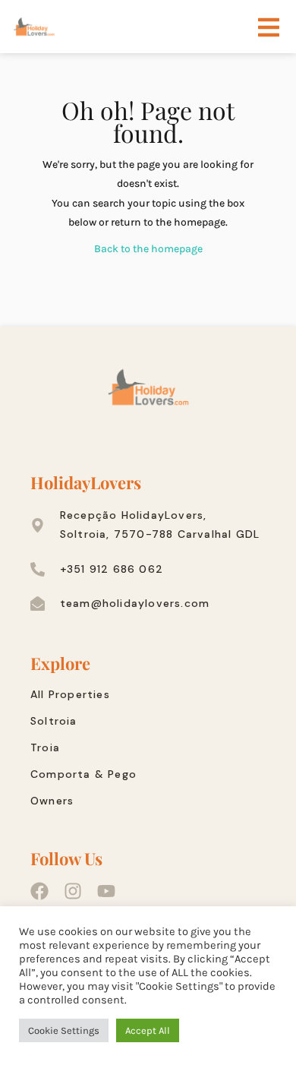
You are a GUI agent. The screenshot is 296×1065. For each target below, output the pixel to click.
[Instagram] (73, 891)
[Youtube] (106, 891)
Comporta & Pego (83, 774)
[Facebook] (39, 891)
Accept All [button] (147, 1030)
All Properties (70, 694)
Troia (45, 747)
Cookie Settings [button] (63, 1030)
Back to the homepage (148, 248)
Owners (52, 800)
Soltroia (53, 721)
